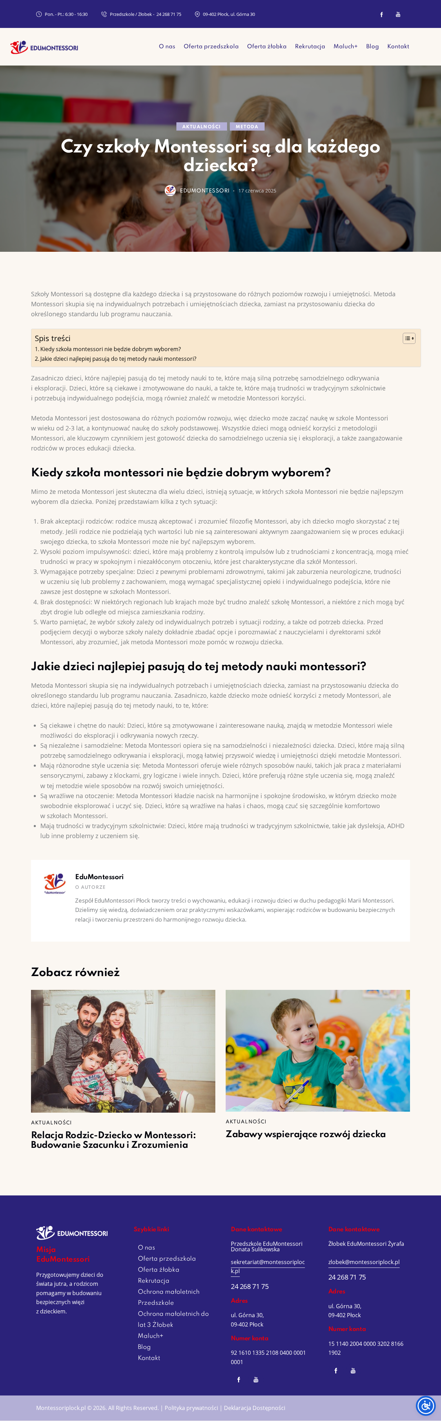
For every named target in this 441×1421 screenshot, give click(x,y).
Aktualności (201, 127)
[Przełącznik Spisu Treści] (406, 338)
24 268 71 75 (249, 1286)
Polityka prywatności (191, 1408)
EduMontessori (99, 877)
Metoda (247, 127)
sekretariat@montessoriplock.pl (268, 1266)
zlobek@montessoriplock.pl (364, 1262)
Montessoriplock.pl (61, 1408)
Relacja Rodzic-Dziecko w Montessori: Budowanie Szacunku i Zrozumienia (113, 1140)
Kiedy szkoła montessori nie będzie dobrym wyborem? (110, 349)
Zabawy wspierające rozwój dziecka (306, 1134)
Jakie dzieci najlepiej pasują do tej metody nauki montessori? (118, 358)
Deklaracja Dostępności (254, 1408)
